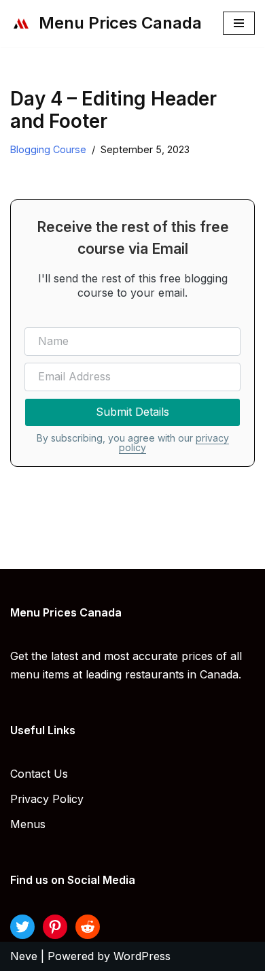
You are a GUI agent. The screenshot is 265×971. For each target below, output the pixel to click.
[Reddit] (87, 927)
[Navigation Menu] (239, 23)
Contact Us (39, 773)
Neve (23, 956)
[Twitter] (22, 927)
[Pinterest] (55, 927)
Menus (28, 824)
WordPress (142, 956)
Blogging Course (48, 149)
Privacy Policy (47, 799)
